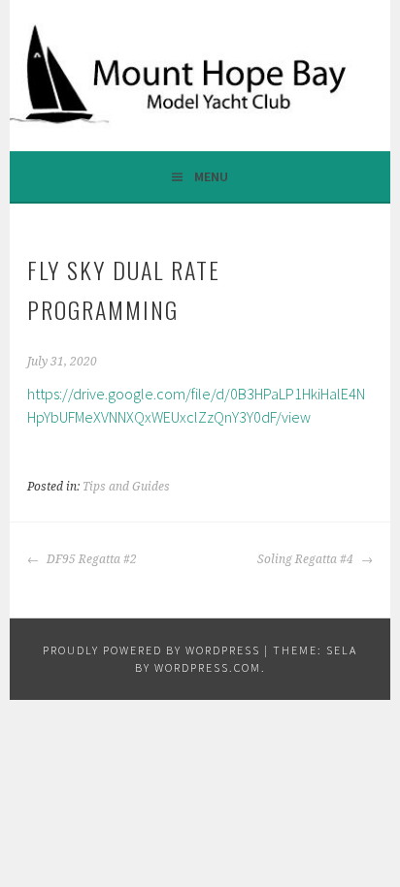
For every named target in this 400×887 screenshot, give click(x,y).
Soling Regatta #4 (306, 559)
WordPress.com (207, 667)
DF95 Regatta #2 (90, 559)
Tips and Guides (126, 486)
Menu (211, 176)
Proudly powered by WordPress (151, 650)
